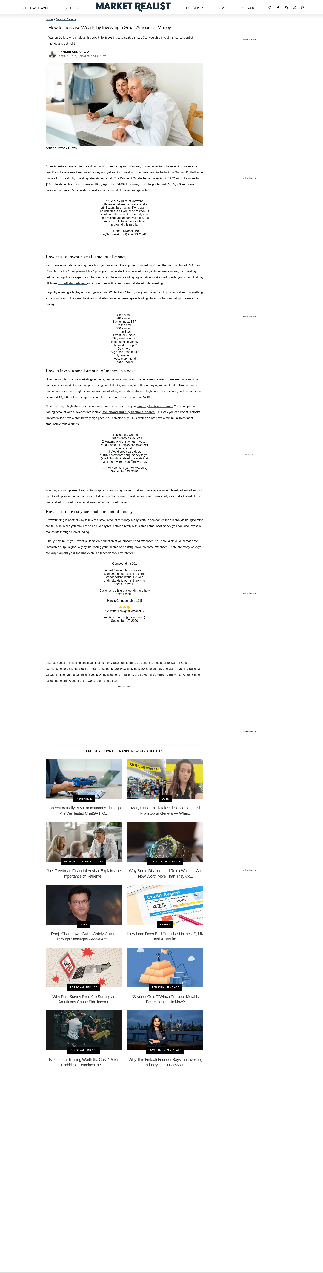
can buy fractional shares (155, 406)
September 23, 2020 (124, 471)
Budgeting (72, 8)
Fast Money (194, 8)
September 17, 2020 (124, 620)
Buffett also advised (72, 283)
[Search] (269, 7)
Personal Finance (36, 8)
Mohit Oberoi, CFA (76, 51)
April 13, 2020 (136, 234)
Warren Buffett (185, 172)
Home (49, 19)
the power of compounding (154, 674)
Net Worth (250, 8)
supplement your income (69, 553)
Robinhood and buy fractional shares (128, 412)
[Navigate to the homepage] (133, 7)
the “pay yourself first (78, 271)
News (222, 8)
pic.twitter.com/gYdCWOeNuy (124, 611)
